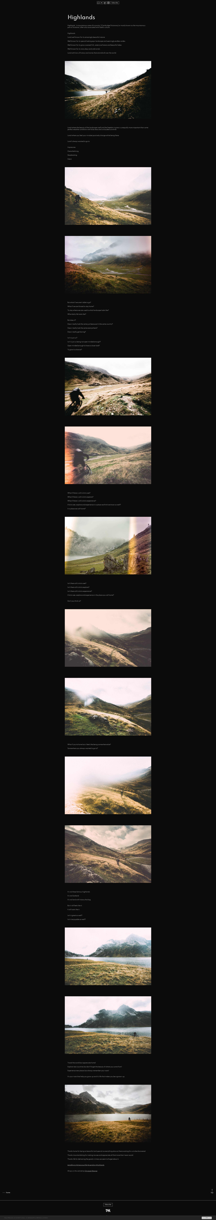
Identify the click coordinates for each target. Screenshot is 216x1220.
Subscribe (115, 3)
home (8, 1192)
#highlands (100, 1165)
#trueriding (91, 1165)
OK (207, 1217)
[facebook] (105, 2)
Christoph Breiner (91, 1171)
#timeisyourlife (81, 1165)
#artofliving (72, 1165)
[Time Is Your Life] (108, 1211)
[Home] (98, 2)
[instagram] (108, 2)
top (212, 1192)
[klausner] (101, 2)
